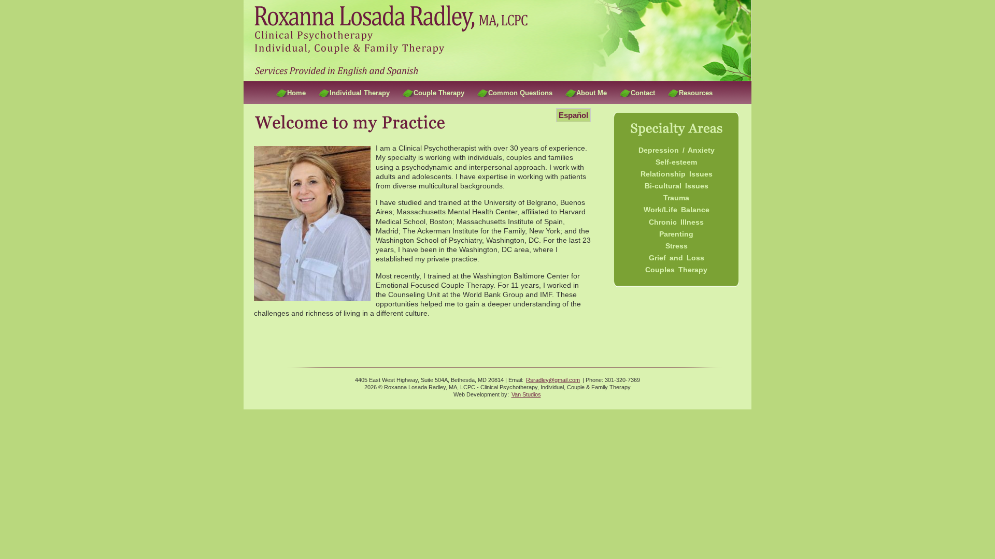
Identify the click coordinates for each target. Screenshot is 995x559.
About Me (591, 93)
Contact (643, 93)
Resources (696, 93)
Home (296, 93)
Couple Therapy (439, 93)
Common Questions (520, 93)
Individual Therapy (360, 93)
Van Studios (526, 394)
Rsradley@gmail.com (553, 380)
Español (573, 115)
